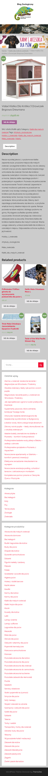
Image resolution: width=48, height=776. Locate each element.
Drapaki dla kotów (11, 551)
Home (4, 51)
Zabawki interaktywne (13, 750)
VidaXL (18, 139)
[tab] (10, 146)
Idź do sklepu (9, 122)
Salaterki (7, 685)
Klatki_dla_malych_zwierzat (29, 135)
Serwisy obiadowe (12, 689)
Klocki (6, 608)
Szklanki (7, 715)
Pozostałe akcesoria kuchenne (17, 673)
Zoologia (8, 513)
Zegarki (7, 758)
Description (10, 146)
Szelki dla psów (10, 712)
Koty (6, 501)
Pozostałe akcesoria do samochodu (19, 669)
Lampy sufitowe (11, 624)
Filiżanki (7, 566)
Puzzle (7, 681)
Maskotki (8, 631)
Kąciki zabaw (9, 585)
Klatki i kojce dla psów (13, 604)
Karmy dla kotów (11, 593)
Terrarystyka (9, 509)
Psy (5, 505)
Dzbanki (7, 559)
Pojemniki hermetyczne (14, 647)
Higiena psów (10, 578)
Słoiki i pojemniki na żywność (16, 693)
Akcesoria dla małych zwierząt (17, 532)
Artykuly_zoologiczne (23, 132)
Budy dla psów (10, 547)
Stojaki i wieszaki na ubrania (15, 704)
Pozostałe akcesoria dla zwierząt (17, 666)
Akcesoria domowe (12, 535)
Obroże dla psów (11, 639)
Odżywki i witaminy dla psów (16, 643)
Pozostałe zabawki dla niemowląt (18, 677)
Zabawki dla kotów (12, 742)
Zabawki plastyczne (12, 754)
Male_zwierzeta (8, 139)
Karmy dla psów (11, 597)
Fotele (6, 570)
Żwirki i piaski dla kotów (14, 761)
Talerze (7, 719)
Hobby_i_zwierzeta (9, 135)
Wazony (7, 735)
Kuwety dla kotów (11, 612)
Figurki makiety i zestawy (14, 562)
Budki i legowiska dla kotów (15, 543)
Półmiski (7, 654)
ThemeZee (37, 772)
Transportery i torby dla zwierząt (17, 727)
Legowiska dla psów (12, 627)
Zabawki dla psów (11, 746)
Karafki (7, 589)
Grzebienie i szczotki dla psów (16, 574)
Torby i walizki (10, 723)
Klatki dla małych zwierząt (18, 51)
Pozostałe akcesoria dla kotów (17, 658)
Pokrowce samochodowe (15, 650)
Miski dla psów (10, 635)
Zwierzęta (8, 517)
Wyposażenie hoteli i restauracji (17, 738)
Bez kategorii (9, 497)
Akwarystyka (9, 493)
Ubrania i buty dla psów (14, 731)
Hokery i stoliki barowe (13, 581)
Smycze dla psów (11, 696)
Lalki (6, 616)
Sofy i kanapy (10, 700)
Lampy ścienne (10, 620)
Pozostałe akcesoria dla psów (16, 662)
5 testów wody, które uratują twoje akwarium (23, 423)
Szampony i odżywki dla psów (16, 708)
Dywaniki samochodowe (14, 555)
